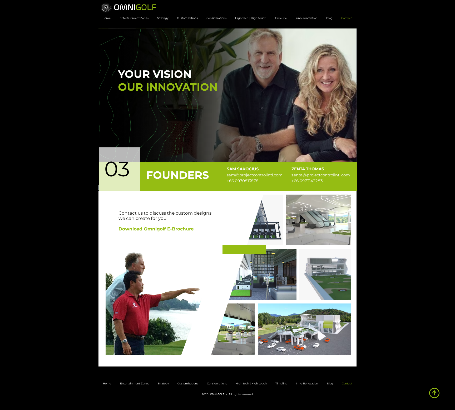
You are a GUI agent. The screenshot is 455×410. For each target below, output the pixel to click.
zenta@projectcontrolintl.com (320, 174)
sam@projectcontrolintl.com (255, 174)
